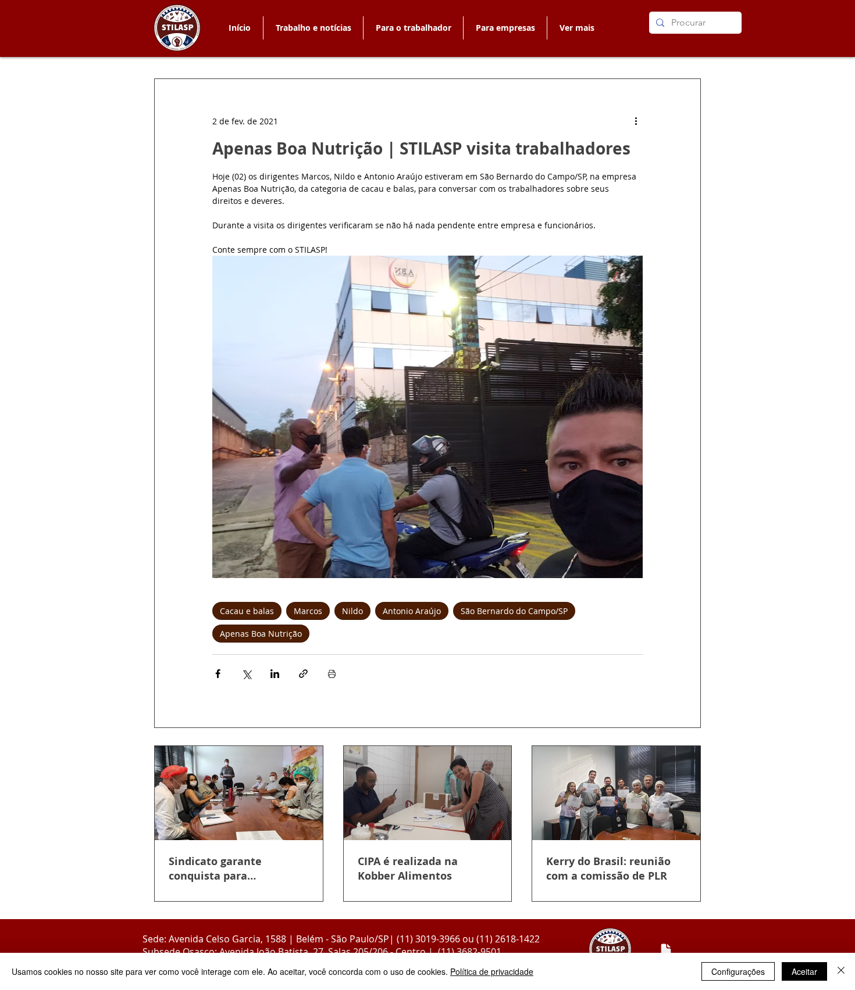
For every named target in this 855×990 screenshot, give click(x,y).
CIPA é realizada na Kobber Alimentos (408, 868)
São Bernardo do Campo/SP (514, 610)
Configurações (738, 971)
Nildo (352, 610)
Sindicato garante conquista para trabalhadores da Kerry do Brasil (237, 868)
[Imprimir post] (331, 673)
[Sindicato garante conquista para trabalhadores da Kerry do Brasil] (239, 793)
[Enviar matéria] (666, 949)
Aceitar (804, 971)
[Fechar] (841, 971)
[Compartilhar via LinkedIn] (274, 673)
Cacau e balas (247, 610)
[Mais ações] (636, 121)
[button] (413, 28)
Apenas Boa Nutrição (261, 633)
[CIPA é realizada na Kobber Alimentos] (428, 793)
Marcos (308, 610)
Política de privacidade (491, 971)
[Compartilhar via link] (303, 673)
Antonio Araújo (412, 610)
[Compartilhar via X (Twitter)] (246, 673)
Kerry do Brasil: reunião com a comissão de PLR (608, 868)
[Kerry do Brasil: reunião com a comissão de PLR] (616, 793)
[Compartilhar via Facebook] (217, 673)
